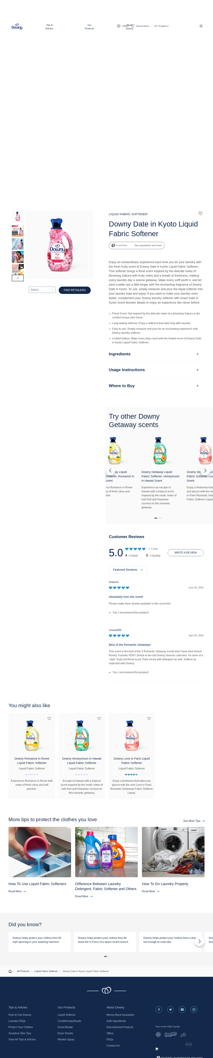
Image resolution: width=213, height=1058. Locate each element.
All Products (23, 971)
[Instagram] (194, 1009)
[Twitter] (170, 1009)
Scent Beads (65, 1027)
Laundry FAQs (16, 1021)
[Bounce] (170, 1034)
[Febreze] (189, 1044)
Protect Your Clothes (20, 1027)
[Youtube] (182, 1009)
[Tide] (158, 1034)
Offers (109, 1033)
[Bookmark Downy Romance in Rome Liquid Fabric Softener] (49, 718)
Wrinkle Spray (66, 1039)
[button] (16, 27)
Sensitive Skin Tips (19, 1033)
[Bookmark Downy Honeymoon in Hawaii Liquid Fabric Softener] (99, 718)
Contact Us (113, 1045)
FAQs (109, 1039)
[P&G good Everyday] (169, 1050)
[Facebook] (159, 1009)
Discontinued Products (119, 1027)
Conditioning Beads (69, 1021)
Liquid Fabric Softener (46, 971)
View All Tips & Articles (22, 1039)
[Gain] (183, 1034)
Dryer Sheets (65, 1033)
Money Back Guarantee (120, 1014)
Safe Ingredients (116, 1021)
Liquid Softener (67, 1014)
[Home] (10, 971)
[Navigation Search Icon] (201, 26)
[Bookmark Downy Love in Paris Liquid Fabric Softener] (149, 718)
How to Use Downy (19, 1014)
